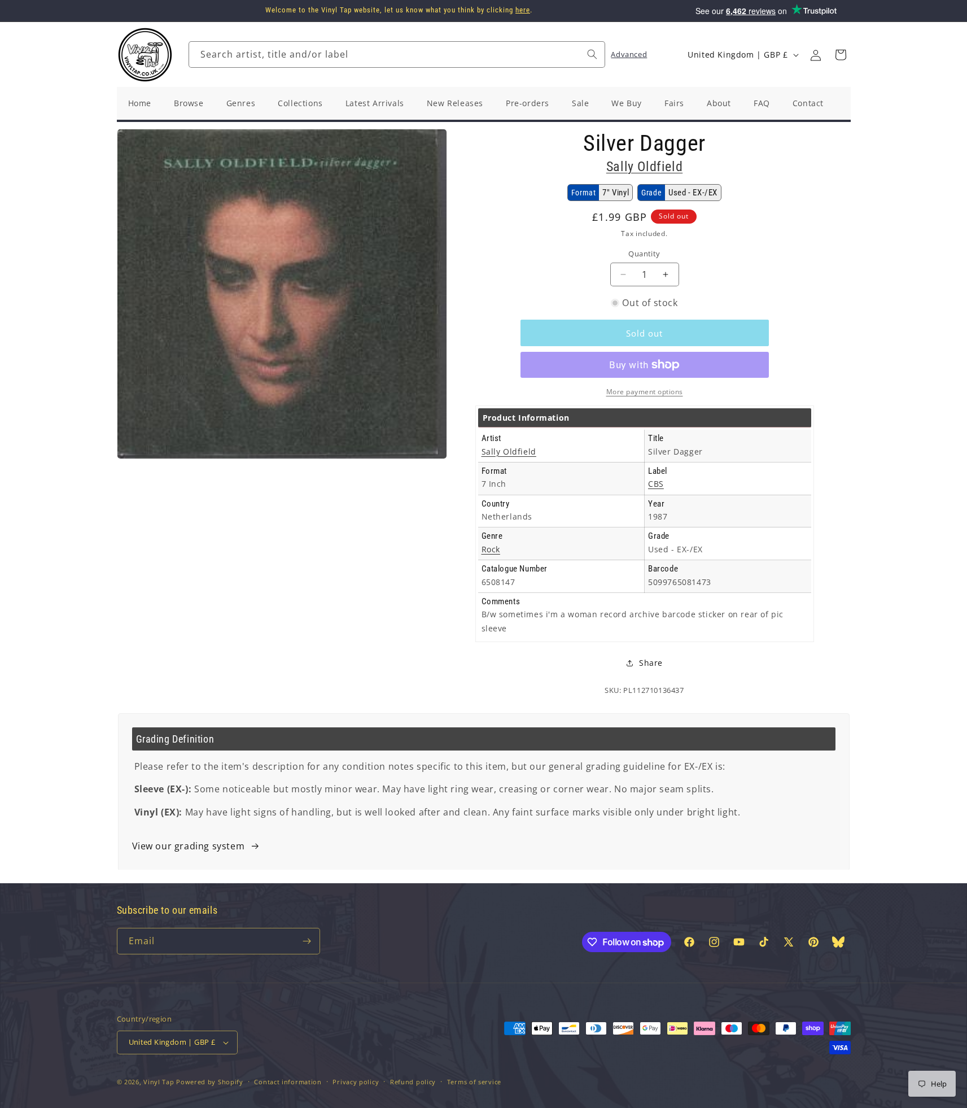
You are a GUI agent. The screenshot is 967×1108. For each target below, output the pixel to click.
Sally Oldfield (644, 167)
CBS (656, 483)
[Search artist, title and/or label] (592, 54)
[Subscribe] (307, 941)
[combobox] (397, 54)
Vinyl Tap (158, 1082)
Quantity (644, 253)
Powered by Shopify (209, 1082)
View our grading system (188, 846)
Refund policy (413, 1082)
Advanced (629, 54)
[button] (840, 54)
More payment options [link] (644, 391)
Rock (491, 549)
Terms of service (474, 1082)
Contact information (287, 1082)
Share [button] (651, 662)
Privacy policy (355, 1082)
